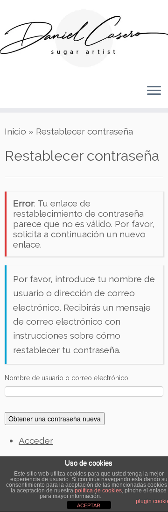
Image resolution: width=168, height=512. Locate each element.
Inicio (15, 131)
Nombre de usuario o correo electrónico (66, 378)
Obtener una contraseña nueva (54, 418)
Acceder (36, 440)
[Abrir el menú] (154, 91)
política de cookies (98, 490)
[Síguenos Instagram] (40, 96)
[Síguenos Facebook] (21, 96)
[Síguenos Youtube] (30, 96)
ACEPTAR (88, 505)
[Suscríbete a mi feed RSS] (11, 96)
